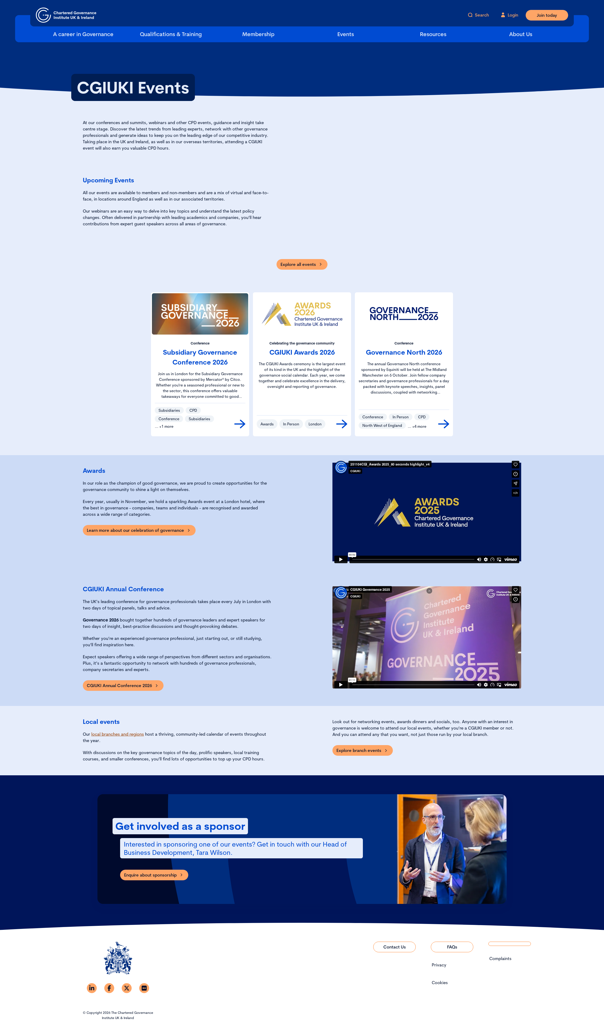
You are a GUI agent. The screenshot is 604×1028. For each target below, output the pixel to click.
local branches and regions (117, 734)
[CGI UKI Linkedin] (92, 988)
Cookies (440, 982)
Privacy (439, 965)
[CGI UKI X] (127, 988)
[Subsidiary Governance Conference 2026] (239, 424)
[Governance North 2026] (443, 424)
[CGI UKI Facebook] (109, 988)
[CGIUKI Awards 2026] (341, 424)
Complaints (500, 958)
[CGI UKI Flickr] (144, 988)
